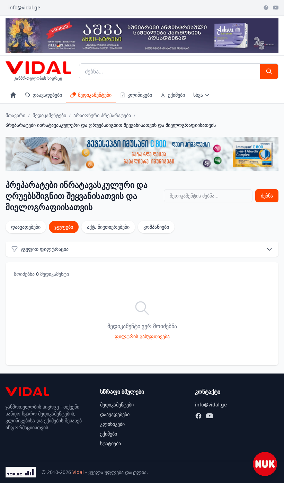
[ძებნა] (269, 71)
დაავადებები (47, 94)
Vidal (78, 472)
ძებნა (267, 195)
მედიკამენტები (95, 94)
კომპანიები (156, 226)
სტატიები (110, 443)
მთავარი (15, 115)
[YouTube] (275, 7)
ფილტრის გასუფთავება (142, 336)
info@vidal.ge (24, 7)
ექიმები (176, 94)
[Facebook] (266, 7)
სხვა (198, 94)
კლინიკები (139, 94)
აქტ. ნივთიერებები (108, 226)
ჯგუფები (63, 226)
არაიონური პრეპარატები (102, 115)
